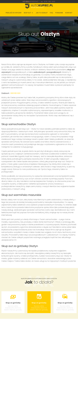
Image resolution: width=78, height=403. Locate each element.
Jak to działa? (42, 13)
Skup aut (27, 13)
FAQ (51, 13)
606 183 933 (39, 1)
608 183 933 (15, 93)
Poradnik (59, 13)
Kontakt (68, 13)
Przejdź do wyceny (13, 13)
